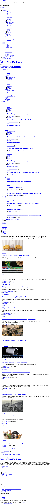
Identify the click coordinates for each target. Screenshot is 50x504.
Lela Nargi (6, 399)
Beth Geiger (6, 456)
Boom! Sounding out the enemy (10, 415)
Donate (1, 60)
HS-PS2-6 (4, 230)
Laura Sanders (11, 217)
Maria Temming (21, 150)
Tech (6, 36)
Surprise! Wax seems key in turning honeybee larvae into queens (23, 119)
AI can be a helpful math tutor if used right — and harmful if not (23, 203)
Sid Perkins (6, 302)
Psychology (9, 23)
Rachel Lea (11, 145)
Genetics (9, 19)
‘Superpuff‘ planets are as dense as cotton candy (19, 181)
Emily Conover (7, 388)
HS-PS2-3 (4, 224)
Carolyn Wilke (18, 195)
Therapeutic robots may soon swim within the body (15, 287)
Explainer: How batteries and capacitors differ (14, 340)
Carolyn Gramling (12, 174)
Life (6, 11)
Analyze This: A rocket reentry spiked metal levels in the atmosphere (24, 193)
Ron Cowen (6, 421)
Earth (6, 26)
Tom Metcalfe (11, 139)
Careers (3, 498)
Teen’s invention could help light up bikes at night (14, 297)
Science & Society (8, 99)
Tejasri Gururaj (12, 211)
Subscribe (4, 472)
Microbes (9, 18)
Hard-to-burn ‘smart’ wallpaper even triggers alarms (15, 255)
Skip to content (3, 0)
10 (2, 423)
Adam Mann (11, 195)
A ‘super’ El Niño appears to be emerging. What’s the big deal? (23, 172)
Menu (3, 43)
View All (9, 20)
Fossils (8, 15)
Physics (6, 89)
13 (6, 423)
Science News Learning (7, 467)
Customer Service (5, 475)
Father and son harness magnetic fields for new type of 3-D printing (19, 319)
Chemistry (7, 97)
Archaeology (9, 24)
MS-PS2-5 (4, 227)
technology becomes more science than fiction (16, 372)
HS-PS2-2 (4, 233)
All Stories (7, 44)
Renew (3, 473)
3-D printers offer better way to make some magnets (15, 362)
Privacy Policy (9, 503)
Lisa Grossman (12, 183)
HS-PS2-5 (4, 228)
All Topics (4, 10)
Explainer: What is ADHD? (14, 142)
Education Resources (6, 58)
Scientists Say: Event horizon (14, 187)
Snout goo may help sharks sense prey (11, 383)
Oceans (8, 30)
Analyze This (7, 50)
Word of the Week (8, 47)
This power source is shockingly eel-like (12, 277)
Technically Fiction (8, 52)
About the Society (5, 496)
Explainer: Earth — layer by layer (11, 454)
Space (6, 33)
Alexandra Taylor (7, 260)
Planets (8, 34)
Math (6, 98)
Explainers (7, 46)
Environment (9, 28)
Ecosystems (9, 17)
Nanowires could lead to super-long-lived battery (14, 394)
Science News (5, 42)
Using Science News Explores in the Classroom (11, 489)
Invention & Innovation (9, 55)
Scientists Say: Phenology (13, 125)
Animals (9, 12)
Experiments (7, 48)
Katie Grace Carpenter (13, 127)
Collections (7, 45)
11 (3, 423)
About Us (4, 57)
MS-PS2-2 (4, 223)
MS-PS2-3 (4, 225)
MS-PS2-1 (4, 222)
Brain (8, 13)
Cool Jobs (7, 54)
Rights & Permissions (6, 490)
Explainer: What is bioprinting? (15, 209)
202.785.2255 (23, 502)
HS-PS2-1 (4, 231)
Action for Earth (8, 53)
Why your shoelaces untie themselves (11, 308)
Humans (6, 21)
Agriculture (9, 31)
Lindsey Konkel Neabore (9, 291)
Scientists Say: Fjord (12, 166)
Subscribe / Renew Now (4, 7)
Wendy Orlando (12, 205)
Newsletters (4, 491)
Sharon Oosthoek (7, 313)
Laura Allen (11, 116)
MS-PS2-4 (4, 232)
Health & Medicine (11, 22)
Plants (8, 14)
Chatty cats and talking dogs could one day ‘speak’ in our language (24, 215)
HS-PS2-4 (4, 229)
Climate (8, 29)
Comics (6, 49)
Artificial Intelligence (11, 39)
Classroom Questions (9, 56)
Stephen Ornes (7, 281)
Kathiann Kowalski (7, 324)
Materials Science (10, 90)
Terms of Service (3, 503)
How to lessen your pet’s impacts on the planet (18, 113)
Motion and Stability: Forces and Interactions (11, 219)
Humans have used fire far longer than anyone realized (21, 136)
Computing (9, 37)
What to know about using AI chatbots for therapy (20, 148)
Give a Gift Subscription (7, 474)
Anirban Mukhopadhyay (13, 122)
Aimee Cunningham (12, 150)
